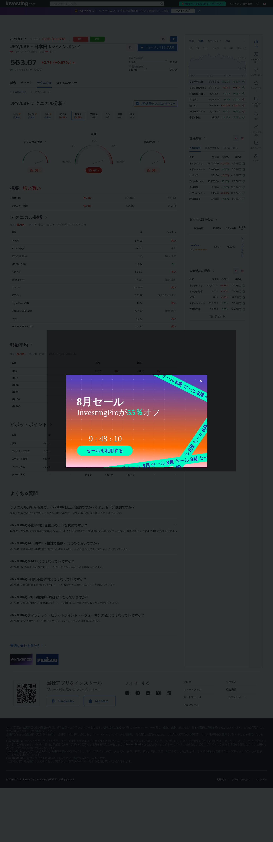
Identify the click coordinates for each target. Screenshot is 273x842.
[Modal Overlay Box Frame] (136, 421)
